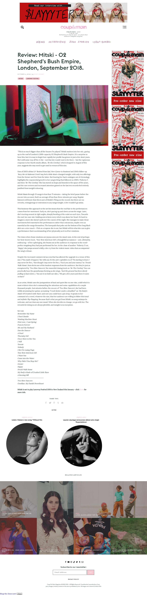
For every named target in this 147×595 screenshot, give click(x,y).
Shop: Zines (101, 40)
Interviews (57, 40)
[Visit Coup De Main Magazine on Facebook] (65, 562)
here (82, 389)
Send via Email (62, 403)
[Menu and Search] (22, 27)
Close (19, 594)
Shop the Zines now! (8, 594)
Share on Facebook (46, 403)
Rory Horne (39, 74)
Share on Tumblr (58, 403)
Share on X (50, 403)
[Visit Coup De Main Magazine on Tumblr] (79, 562)
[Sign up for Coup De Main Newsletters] (82, 562)
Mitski (21, 78)
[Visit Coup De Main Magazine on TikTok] (74, 562)
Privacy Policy (73, 579)
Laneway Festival (32, 78)
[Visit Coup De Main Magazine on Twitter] (77, 562)
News (40, 43)
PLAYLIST (125, 27)
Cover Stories (79, 40)
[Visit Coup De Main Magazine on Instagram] (71, 562)
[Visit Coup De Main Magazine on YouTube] (68, 562)
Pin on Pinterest (54, 403)
